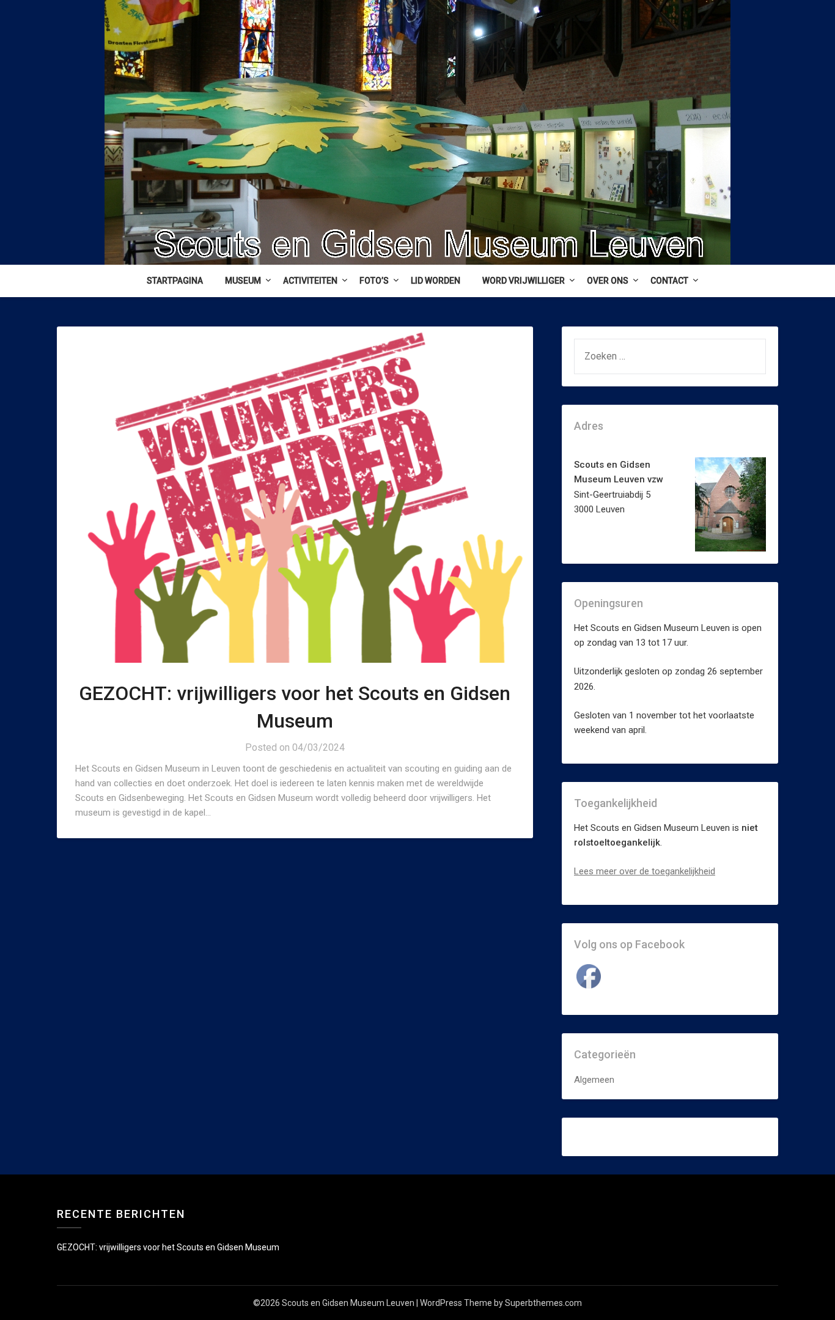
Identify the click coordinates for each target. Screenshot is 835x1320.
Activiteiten (310, 281)
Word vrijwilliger (523, 281)
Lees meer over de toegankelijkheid (644, 871)
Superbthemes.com (543, 1303)
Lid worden (435, 281)
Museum (243, 281)
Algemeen (594, 1079)
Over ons (607, 281)
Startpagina (175, 281)
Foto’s (374, 281)
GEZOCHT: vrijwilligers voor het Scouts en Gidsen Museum (168, 1247)
